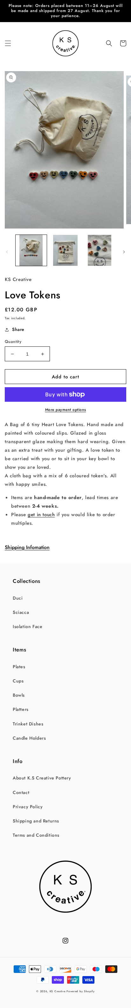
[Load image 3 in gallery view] (99, 250)
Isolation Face (27, 626)
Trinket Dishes (28, 724)
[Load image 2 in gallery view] (65, 250)
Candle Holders (29, 738)
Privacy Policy (28, 806)
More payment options (65, 409)
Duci (18, 598)
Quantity (13, 342)
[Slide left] (7, 252)
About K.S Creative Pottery (42, 778)
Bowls (19, 695)
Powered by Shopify (80, 991)
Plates (19, 666)
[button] (8, 43)
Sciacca (21, 612)
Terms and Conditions (36, 835)
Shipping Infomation (27, 547)
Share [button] (18, 329)
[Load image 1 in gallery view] (31, 250)
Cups (18, 681)
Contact (21, 792)
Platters (21, 709)
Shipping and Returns (36, 821)
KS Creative (58, 991)
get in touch (41, 514)
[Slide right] (124, 252)
